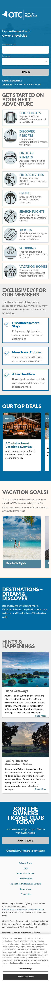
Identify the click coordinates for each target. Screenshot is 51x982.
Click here (24, 850)
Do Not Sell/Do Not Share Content (25, 884)
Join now (7, 84)
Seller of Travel (25, 863)
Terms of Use (25, 889)
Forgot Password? (12, 80)
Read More (40, 715)
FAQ (25, 868)
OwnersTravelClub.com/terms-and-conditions (22, 909)
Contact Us (25, 894)
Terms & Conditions (25, 873)
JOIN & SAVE (25, 840)
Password (6, 56)
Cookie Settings (25, 969)
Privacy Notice (25, 878)
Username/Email (9, 44)
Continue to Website (25, 977)
